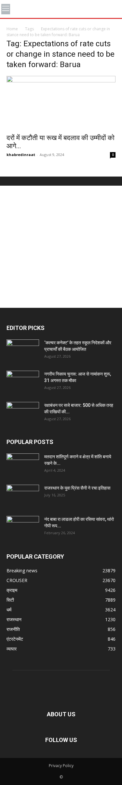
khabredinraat (21, 154)
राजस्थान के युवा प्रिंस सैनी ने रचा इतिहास (77, 488)
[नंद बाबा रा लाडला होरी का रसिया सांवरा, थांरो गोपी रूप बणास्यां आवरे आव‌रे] (23, 527)
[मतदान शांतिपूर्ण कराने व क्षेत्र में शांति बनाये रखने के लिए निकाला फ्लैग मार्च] (23, 464)
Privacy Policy (61, 765)
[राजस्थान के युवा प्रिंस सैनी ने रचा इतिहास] (23, 496)
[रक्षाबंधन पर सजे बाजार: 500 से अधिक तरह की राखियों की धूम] (23, 413)
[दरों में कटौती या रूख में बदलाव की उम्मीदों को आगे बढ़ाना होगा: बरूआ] (61, 103)
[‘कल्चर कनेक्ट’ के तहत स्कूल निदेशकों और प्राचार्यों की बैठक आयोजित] (23, 350)
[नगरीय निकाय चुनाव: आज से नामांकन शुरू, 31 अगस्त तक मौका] (23, 382)
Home (12, 29)
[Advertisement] (61, 247)
